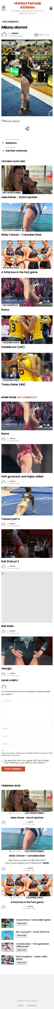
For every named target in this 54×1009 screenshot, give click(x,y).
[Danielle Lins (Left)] (27, 329)
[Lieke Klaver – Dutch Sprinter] (27, 179)
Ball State (7, 626)
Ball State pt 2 (10, 561)
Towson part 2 (10, 519)
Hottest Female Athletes (27, 5)
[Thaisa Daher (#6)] (27, 367)
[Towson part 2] (27, 501)
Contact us (31, 1005)
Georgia (6, 668)
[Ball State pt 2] (27, 543)
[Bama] (27, 292)
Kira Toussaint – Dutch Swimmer (33, 931)
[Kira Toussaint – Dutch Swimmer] (7, 935)
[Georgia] (27, 651)
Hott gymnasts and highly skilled (22, 476)
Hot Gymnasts (10, 305)
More (46, 863)
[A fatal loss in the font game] (27, 254)
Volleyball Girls (11, 267)
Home (20, 1005)
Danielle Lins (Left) (13, 347)
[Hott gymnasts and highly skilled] (27, 458)
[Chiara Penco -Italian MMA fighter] (7, 923)
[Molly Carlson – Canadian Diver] (27, 217)
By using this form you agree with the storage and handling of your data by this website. (27, 761)
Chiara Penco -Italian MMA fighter (33, 919)
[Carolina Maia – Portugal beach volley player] (7, 947)
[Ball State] (27, 597)
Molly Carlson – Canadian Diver (21, 235)
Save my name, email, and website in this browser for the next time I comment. (27, 754)
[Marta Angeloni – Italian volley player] (7, 960)
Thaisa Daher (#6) (13, 384)
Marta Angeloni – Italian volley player (31, 957)
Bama (5, 310)
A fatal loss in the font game (19, 272)
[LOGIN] (51, 8)
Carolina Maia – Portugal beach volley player (32, 945)
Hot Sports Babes (12, 192)
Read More (21, 924)
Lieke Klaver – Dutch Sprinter (19, 197)
